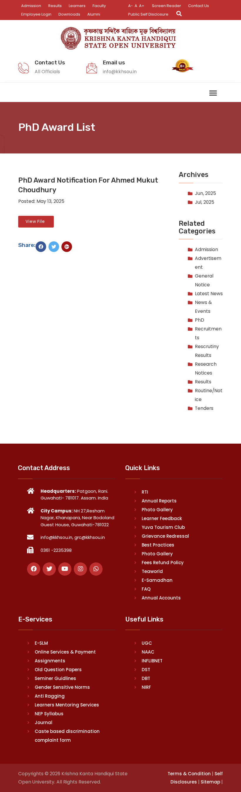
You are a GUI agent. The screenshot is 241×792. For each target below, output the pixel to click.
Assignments (50, 661)
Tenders (204, 408)
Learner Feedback (162, 518)
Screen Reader (166, 6)
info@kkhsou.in (120, 71)
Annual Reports (159, 501)
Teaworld (152, 571)
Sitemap (210, 782)
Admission (31, 6)
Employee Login (36, 14)
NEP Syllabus (49, 714)
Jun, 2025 (205, 193)
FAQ (146, 589)
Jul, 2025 (204, 202)
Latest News (209, 293)
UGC (147, 643)
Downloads (69, 14)
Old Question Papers (58, 669)
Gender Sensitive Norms (62, 687)
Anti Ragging (50, 696)
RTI (145, 492)
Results (55, 6)
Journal (43, 722)
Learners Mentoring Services (67, 705)
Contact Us (198, 6)
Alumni (93, 14)
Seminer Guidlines (55, 678)
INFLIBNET (152, 661)
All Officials (47, 71)
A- (130, 6)
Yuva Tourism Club (163, 527)
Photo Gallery (157, 510)
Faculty (99, 6)
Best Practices (158, 545)
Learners (77, 6)
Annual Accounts (161, 598)
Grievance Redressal (165, 536)
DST (146, 669)
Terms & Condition (189, 774)
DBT (146, 678)
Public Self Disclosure (148, 14)
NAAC (148, 652)
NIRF (146, 687)
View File (36, 221)
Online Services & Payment (65, 652)
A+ (141, 6)
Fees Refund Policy (163, 562)
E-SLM (41, 643)
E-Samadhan (157, 580)
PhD (199, 320)
